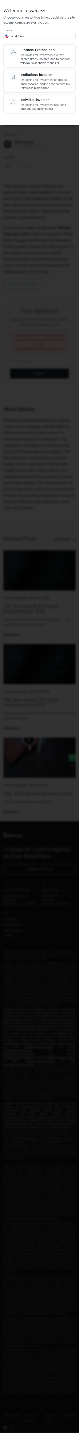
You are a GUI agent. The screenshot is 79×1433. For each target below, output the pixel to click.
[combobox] (39, 36)
